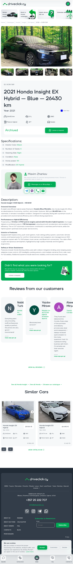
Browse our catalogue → (52, 384)
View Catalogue (35, 450)
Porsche (25, 486)
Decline (64, 547)
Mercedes (18, 486)
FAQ (52, 561)
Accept (42, 547)
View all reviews (35, 367)
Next (32, 411)
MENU (36, 561)
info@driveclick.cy (36, 505)
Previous (4, 449)
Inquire (3, 561)
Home (3, 22)
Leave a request (58, 130)
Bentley (59, 486)
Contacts (69, 561)
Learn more (30, 552)
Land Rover (47, 486)
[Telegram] (26, 191)
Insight (24, 22)
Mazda (31, 486)
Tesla (54, 486)
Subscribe (62, 525)
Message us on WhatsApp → (41, 184)
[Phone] (37, 191)
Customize (53, 547)
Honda (18, 22)
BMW (6, 486)
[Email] (43, 191)
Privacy (67, 537)
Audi (41, 486)
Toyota (11, 486)
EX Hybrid (31, 22)
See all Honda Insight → (20, 384)
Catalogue (10, 22)
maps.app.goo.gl (10, 338)
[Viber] (32, 191)
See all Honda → (36, 384)
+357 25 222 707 (68, 4)
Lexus (37, 486)
